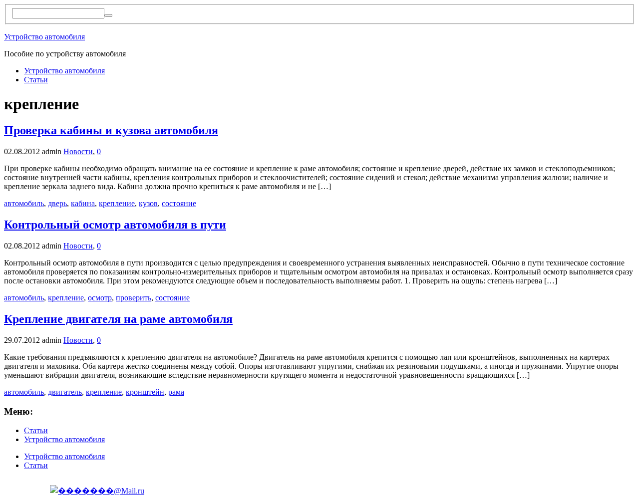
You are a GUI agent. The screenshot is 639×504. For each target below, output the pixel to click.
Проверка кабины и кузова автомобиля (111, 130)
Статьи (36, 79)
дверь (57, 203)
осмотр (100, 297)
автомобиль (24, 203)
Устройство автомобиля (44, 36)
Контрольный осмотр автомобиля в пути (115, 224)
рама (176, 392)
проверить (133, 297)
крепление (117, 203)
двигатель (65, 392)
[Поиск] (108, 15)
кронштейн (145, 392)
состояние (179, 203)
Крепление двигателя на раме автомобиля (118, 318)
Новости (78, 151)
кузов (148, 203)
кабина (83, 203)
